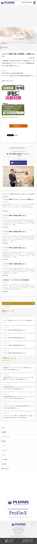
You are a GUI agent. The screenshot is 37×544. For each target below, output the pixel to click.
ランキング (7, 306)
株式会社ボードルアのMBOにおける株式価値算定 (16, 280)
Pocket (16, 135)
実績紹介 (3, 441)
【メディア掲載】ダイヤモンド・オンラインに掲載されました (18, 199)
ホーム (3, 427)
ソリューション (5, 436)
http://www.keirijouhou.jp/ (9, 117)
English (24, 2)
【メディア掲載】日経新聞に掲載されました (15, 215)
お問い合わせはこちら (20, 162)
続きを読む (5, 211)
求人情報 (3, 464)
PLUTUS (8, 3)
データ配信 (4, 459)
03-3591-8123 (15, 154)
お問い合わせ (5, 468)
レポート (3, 455)
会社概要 (3, 432)
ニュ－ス (3, 445)
